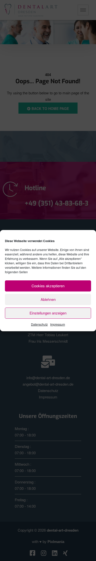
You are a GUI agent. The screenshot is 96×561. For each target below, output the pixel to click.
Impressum (57, 324)
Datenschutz (39, 324)
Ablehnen (48, 299)
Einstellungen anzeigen (48, 312)
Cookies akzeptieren (48, 285)
